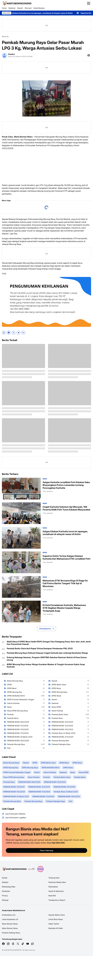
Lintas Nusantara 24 (10, 919)
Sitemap (5, 900)
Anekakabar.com (8, 915)
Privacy (5, 896)
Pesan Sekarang (46, 850)
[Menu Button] (88, 3)
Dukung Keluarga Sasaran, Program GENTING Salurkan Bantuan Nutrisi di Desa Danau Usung (47, 658)
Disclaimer (6, 891)
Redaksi (5, 882)
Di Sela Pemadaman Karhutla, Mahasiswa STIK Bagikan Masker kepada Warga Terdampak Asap (64, 608)
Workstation (53, 887)
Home (4, 8)
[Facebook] (9, 333)
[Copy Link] (23, 333)
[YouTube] (27, 943)
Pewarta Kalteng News (11, 933)
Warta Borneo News (10, 924)
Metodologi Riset (8, 887)
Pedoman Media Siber (57, 882)
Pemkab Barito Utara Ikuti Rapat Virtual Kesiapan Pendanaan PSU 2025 (40, 648)
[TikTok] (22, 943)
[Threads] (13, 943)
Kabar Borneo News (10, 928)
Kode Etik (52, 896)
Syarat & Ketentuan (56, 891)
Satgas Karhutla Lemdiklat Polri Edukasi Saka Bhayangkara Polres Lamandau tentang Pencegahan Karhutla (66, 485)
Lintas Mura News (55, 919)
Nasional (11, 8)
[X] (14, 333)
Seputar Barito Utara (56, 915)
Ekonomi (28, 8)
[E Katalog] (31, 869)
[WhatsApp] (4, 333)
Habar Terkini (53, 924)
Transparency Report (56, 900)
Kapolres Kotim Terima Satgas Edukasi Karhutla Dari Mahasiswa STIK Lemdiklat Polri (66, 557)
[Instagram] (8, 943)
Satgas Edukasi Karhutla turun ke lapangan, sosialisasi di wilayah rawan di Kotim (65, 532)
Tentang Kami (53, 878)
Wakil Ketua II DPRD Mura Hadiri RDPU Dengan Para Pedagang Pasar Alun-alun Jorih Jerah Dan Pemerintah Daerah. (49, 642)
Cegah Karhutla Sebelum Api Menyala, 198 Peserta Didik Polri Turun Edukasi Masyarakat (66, 508)
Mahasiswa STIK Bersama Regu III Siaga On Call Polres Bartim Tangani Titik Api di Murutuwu (65, 583)
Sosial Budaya (39, 8)
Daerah (20, 8)
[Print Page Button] (88, 55)
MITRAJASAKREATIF (15, 950)
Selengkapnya (45, 628)
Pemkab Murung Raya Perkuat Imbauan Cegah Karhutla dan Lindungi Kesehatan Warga (47, 653)
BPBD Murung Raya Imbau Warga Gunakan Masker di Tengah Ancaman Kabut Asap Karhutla (46, 665)
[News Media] (40, 869)
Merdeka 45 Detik (55, 928)
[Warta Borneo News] (16, 3)
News (45, 479)
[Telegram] (18, 333)
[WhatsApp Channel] (32, 943)
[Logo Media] (14, 869)
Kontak (4, 878)
